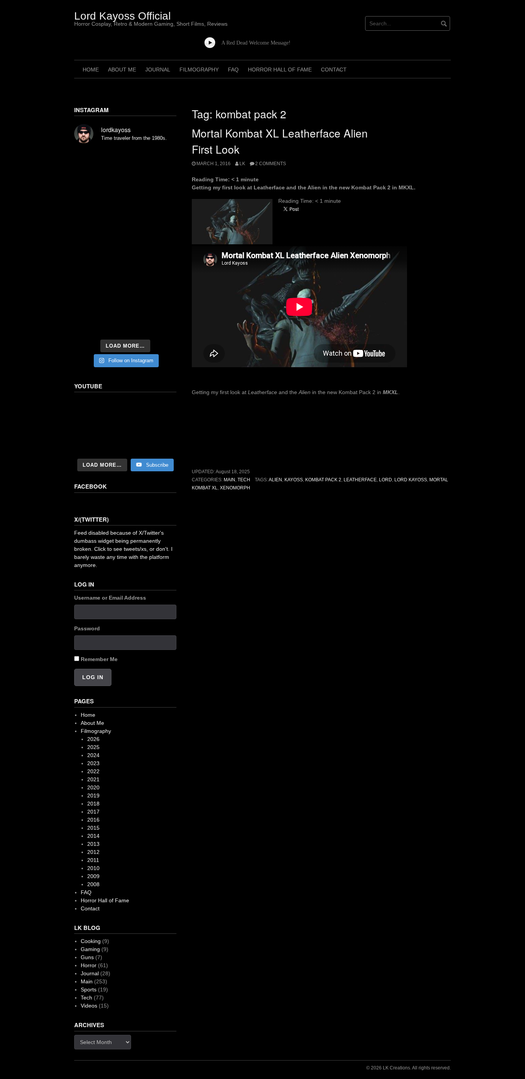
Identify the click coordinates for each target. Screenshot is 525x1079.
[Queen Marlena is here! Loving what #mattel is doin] (160, 303)
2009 (93, 876)
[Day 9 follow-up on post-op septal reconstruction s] (125, 240)
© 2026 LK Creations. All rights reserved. (408, 1068)
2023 (93, 763)
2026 (93, 739)
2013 (93, 844)
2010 (93, 868)
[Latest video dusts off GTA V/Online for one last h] (125, 281)
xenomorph (235, 488)
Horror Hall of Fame (280, 69)
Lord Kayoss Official (122, 16)
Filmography (199, 69)
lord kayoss (410, 479)
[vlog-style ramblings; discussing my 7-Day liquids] (90, 161)
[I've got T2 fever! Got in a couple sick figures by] (90, 324)
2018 (93, 804)
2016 (93, 820)
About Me (122, 69)
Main (229, 479)
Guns (87, 957)
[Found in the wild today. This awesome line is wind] (90, 221)
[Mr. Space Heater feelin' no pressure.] (160, 324)
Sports (88, 989)
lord (385, 479)
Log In (92, 677)
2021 (93, 779)
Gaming (90, 949)
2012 (93, 852)
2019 (93, 795)
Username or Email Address (110, 598)
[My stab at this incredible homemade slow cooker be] (160, 281)
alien (275, 479)
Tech (244, 479)
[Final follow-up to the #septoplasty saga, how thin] (125, 180)
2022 (93, 771)
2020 (93, 787)
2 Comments (270, 163)
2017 (93, 812)
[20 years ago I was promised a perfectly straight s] (90, 281)
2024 (93, 755)
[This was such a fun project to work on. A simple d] (160, 161)
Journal (157, 69)
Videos (89, 1006)
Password (87, 628)
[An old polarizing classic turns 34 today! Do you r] (90, 303)
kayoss (293, 479)
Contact (334, 69)
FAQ (233, 69)
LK (242, 163)
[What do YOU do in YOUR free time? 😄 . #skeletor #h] (125, 324)
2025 (93, 747)
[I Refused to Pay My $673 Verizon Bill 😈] (125, 425)
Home (91, 69)
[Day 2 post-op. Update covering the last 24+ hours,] (160, 221)
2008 (93, 884)
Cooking (91, 941)
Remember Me (99, 659)
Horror (88, 965)
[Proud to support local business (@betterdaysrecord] (125, 303)
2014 (93, 836)
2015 (93, 828)
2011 (93, 860)
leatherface (360, 479)
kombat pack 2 (323, 479)
